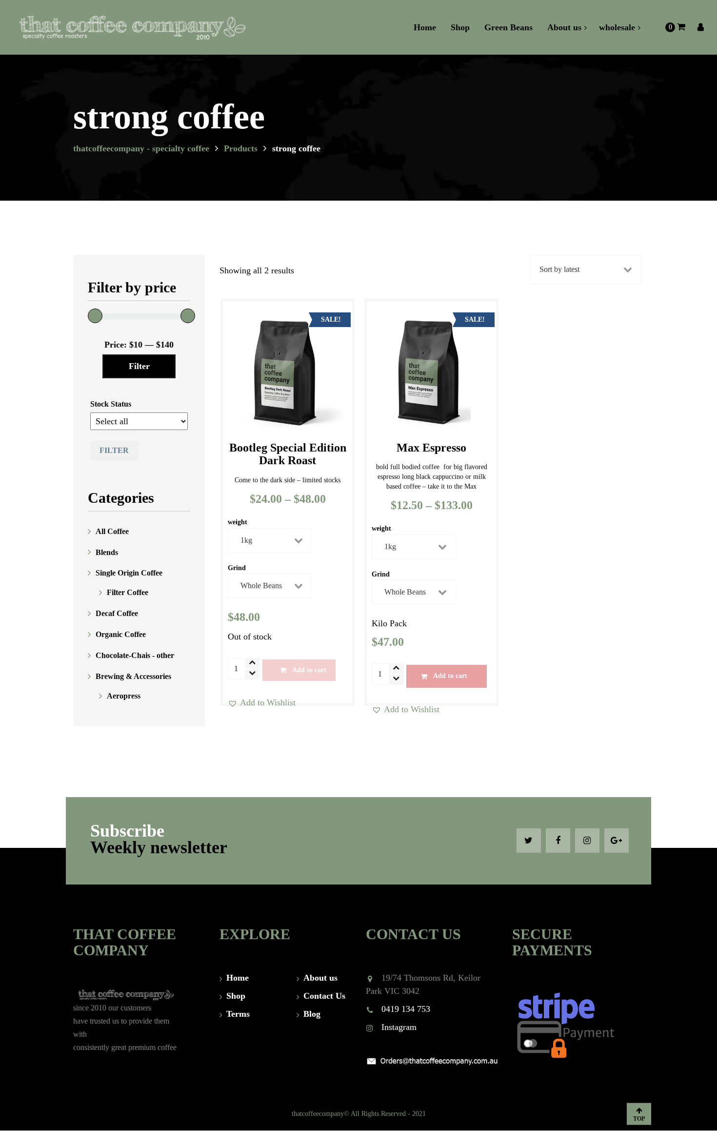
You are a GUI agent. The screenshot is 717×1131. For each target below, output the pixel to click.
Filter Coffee (127, 592)
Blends (107, 552)
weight (237, 522)
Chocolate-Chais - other (135, 655)
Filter (139, 366)
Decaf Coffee (117, 613)
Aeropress (123, 696)
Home (237, 978)
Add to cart (309, 670)
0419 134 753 (405, 1009)
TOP (639, 1118)
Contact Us (324, 996)
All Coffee (112, 531)
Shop (235, 996)
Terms (238, 1014)
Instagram (399, 1027)
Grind (237, 568)
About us (320, 978)
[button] (262, 702)
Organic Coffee (121, 634)
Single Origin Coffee (129, 573)
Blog (311, 1014)
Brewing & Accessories (133, 676)
